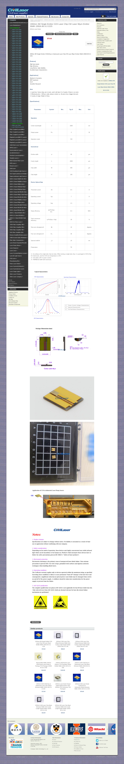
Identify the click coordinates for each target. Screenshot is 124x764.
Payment (99, 26)
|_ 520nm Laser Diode (15, 62)
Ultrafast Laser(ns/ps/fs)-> (17, 155)
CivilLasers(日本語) (101, 5)
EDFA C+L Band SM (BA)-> (17, 215)
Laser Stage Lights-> (15, 271)
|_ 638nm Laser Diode (15, 71)
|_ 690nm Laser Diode (15, 87)
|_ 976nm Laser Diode (15, 109)
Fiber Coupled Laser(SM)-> (17, 132)
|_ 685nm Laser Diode (15, 85)
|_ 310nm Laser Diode (15, 33)
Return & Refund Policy (102, 37)
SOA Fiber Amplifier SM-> (17, 232)
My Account (55, 16)
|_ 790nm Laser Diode (15, 94)
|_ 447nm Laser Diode (15, 45)
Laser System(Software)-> (17, 266)
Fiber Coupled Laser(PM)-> (17, 134)
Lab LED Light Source (16, 256)
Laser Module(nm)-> (15, 25)
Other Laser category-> (16, 276)
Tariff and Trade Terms (102, 28)
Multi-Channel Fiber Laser (17, 160)
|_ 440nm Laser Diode (15, 41)
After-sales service (101, 47)
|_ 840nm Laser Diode (15, 99)
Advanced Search (106, 66)
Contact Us (11, 297)
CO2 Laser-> (13, 258)
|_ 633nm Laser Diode (15, 66)
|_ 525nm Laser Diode (15, 64)
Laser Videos (100, 44)
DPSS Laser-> (14, 147)
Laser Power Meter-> (15, 245)
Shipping (77, 743)
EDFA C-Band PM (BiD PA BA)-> (18, 205)
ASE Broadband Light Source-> (18, 171)
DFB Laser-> (13, 163)
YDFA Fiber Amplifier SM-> (17, 224)
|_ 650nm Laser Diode (15, 76)
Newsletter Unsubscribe (14, 304)
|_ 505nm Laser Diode (15, 57)
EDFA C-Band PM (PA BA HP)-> (18, 197)
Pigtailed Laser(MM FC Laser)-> (18, 137)
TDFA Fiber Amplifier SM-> (17, 230)
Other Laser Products (16, 274)
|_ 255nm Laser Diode (15, 29)
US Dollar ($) (77, 8)
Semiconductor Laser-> (16, 150)
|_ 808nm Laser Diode (15, 95)
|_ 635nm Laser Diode (15, 68)
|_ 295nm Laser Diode (15, 31)
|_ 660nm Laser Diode (15, 80)
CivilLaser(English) (90, 5)
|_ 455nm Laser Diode (15, 48)
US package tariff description (104, 46)
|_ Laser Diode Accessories (17, 127)
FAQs (98, 32)
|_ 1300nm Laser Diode (16, 118)
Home (11, 16)
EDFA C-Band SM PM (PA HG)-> (18, 192)
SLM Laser (13, 168)
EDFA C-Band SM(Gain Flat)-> (18, 186)
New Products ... (12, 281)
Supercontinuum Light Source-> (18, 176)
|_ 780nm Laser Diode (15, 90)
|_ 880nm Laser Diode (15, 104)
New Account (112, 11)
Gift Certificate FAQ (13, 301)
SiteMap (41, 756)
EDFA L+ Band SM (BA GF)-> (17, 213)
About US (99, 23)
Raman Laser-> (14, 166)
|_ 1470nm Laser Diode (16, 121)
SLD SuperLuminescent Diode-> (18, 173)
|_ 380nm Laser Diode (15, 36)
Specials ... (10, 280)
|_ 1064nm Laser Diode (16, 114)
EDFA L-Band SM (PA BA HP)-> (18, 207)
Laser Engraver (14, 248)
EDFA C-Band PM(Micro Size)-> (18, 199)
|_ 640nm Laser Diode (15, 74)
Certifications (100, 33)
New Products (20, 16)
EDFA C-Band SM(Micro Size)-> (18, 181)
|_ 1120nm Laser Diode (16, 116)
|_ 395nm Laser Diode (15, 38)
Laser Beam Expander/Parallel (18, 243)
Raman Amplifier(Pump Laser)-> (19, 235)
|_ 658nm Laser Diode (15, 78)
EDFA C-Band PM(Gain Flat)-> (18, 189)
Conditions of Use (13, 295)
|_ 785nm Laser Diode (15, 92)
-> (15, 28)
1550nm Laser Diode (49, 19)
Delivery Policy (100, 35)
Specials (30, 16)
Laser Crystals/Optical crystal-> (18, 253)
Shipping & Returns (13, 292)
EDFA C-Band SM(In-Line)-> (17, 184)
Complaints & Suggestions (103, 39)
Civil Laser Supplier (20, 756)
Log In (91, 11)
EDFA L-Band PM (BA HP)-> (17, 210)
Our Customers (100, 25)
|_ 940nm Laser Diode (15, 107)
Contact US (65, 16)
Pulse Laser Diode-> (15, 263)
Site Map (11, 299)
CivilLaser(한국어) (112, 5)
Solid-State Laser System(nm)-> (18, 145)
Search (100, 58)
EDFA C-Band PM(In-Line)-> (17, 202)
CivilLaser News (101, 42)
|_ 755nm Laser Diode (15, 88)
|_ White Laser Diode (15, 125)
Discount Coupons (13, 302)
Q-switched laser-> (15, 153)
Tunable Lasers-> (14, 158)
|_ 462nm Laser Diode (15, 50)
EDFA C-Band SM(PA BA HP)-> (18, 179)
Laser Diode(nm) (39, 19)
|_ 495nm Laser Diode (15, 55)
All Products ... (11, 285)
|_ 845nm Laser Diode (15, 101)
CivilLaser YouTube (103, 747)
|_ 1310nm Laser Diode (16, 120)
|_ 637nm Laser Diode (15, 69)
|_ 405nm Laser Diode (15, 40)
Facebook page (102, 744)
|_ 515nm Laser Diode (15, 61)
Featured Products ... (13, 283)
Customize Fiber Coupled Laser (104, 40)
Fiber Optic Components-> (17, 240)
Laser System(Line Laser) (17, 269)
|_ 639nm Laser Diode (15, 73)
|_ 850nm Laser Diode (15, 102)
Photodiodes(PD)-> (15, 261)
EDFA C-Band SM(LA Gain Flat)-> (19, 194)
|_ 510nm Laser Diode (15, 59)
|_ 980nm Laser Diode (15, 111)
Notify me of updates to (106, 85)
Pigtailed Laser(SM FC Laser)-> (18, 140)
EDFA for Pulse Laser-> (16, 222)
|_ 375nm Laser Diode (15, 35)
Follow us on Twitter (103, 740)
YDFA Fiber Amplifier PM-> (17, 227)
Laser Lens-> (13, 250)
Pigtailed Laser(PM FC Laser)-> (18, 142)
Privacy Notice (12, 294)
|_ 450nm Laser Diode (15, 47)
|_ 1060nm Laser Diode (16, 113)
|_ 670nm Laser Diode (15, 83)
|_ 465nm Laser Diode (15, 52)
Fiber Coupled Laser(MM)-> (17, 129)
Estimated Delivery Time (102, 30)
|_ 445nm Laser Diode (15, 43)
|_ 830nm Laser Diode (15, 97)
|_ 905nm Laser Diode (15, 106)
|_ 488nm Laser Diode (15, 54)
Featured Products (42, 16)
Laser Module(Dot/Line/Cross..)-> (19, 22)
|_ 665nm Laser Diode (15, 81)
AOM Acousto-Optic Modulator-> (19, 237)
